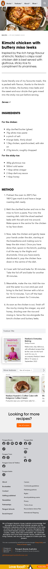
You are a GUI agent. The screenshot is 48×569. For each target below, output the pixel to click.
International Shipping (31, 513)
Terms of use (28, 505)
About (4, 482)
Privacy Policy (39, 542)
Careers (26, 482)
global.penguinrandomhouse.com (15, 555)
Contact (5, 491)
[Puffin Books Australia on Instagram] (25, 451)
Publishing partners (30, 490)
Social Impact (7, 514)
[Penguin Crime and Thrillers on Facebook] (3, 466)
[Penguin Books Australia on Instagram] (8, 443)
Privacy (26, 501)
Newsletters (6, 500)
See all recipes (24, 425)
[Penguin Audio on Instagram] (3, 474)
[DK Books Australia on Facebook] (25, 460)
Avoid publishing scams (32, 497)
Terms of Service (22, 544)
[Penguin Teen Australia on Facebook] (3, 457)
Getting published (9, 495)
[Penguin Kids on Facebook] (25, 443)
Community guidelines (31, 486)
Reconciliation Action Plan (32, 509)
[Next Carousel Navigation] (44, 370)
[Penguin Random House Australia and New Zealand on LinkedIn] (20, 443)
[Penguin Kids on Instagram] (29, 443)
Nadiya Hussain (30, 343)
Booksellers (6, 486)
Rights (26, 493)
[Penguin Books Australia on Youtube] (16, 443)
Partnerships (6, 504)
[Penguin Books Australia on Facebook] (3, 443)
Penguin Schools (8, 509)
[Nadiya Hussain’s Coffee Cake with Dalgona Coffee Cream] (22, 384)
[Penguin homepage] (3, 3)
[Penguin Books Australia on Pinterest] (12, 443)
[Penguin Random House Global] (8, 549)
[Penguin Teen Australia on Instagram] (8, 457)
